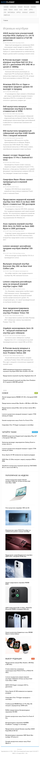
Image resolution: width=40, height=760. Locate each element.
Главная (5, 20)
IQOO (5, 9)
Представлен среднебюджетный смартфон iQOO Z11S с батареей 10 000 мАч (18, 555)
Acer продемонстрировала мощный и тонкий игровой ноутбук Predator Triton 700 (16, 310)
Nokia (11, 9)
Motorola (11, 12)
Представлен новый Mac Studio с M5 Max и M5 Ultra (20, 403)
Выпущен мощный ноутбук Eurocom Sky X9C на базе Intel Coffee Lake (17, 266)
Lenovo (31, 12)
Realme (26, 7)
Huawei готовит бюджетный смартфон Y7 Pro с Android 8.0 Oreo (17, 157)
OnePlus (7, 15)
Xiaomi (6, 7)
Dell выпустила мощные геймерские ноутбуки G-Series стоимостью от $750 (17, 108)
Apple (19, 12)
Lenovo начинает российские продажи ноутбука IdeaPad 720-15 (18, 248)
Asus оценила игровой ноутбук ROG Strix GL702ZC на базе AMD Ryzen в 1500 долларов (18, 226)
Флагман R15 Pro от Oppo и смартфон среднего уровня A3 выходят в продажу (18, 86)
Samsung (13, 7)
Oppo (31, 9)
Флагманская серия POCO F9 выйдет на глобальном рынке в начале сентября (18, 530)
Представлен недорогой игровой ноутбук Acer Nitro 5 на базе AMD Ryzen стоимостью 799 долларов (19, 201)
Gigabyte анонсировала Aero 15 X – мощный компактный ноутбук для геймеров (18, 330)
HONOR (20, 7)
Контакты (19, 749)
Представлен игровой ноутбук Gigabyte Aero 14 (19, 376)
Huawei (33, 7)
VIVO (20, 9)
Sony (25, 9)
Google (25, 12)
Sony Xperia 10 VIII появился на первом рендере (18, 455)
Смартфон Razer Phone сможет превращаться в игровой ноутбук (18, 181)
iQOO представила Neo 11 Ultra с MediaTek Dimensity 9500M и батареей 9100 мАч (18, 608)
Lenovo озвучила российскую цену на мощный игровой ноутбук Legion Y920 (17, 284)
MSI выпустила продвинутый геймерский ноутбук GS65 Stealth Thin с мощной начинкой (19, 133)
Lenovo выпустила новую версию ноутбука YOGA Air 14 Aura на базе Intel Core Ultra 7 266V (17, 481)
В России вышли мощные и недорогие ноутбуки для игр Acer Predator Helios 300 (16, 350)
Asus (16, 9)
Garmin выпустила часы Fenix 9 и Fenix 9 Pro (17, 420)
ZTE (5, 12)
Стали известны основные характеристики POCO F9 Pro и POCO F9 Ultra (19, 670)
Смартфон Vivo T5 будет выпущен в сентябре (17, 425)
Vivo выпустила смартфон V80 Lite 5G (17, 508)
